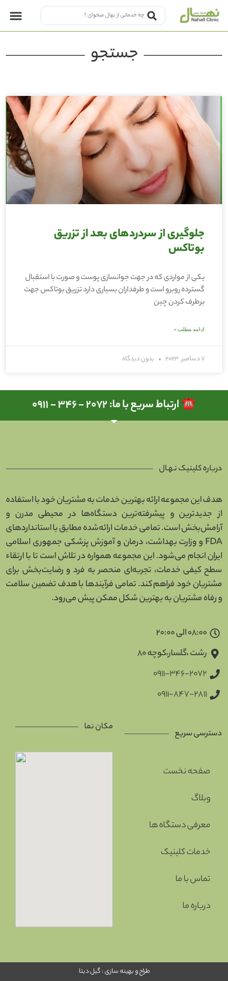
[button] (15, 15)
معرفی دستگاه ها (179, 826)
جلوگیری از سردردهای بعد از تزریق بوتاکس (129, 242)
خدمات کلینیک (185, 853)
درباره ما (196, 907)
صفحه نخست (186, 772)
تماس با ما (192, 880)
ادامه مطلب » (189, 329)
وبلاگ (200, 799)
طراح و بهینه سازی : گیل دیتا (114, 971)
